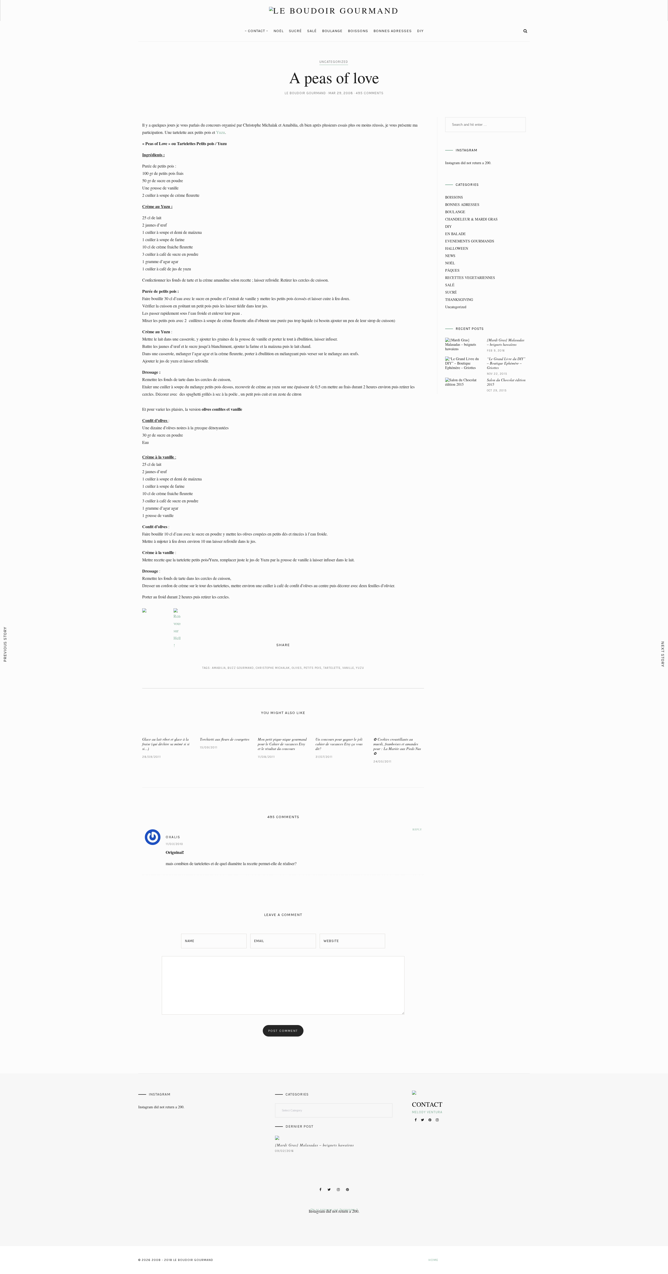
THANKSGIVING (459, 299)
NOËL (278, 31)
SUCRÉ (295, 31)
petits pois (312, 668)
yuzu (360, 668)
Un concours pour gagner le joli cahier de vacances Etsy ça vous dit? (338, 744)
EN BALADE (455, 233)
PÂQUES (452, 270)
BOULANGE (332, 31)
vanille (348, 668)
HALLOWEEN (456, 248)
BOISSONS (358, 31)
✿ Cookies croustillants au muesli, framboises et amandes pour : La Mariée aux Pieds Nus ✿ (397, 746)
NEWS (450, 255)
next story (662, 654)
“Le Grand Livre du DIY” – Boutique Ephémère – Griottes (506, 363)
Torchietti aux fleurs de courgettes (224, 739)
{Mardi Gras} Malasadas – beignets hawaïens (505, 342)
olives (297, 668)
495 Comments (370, 93)
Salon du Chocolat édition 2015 (506, 382)
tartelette (332, 668)
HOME (433, 1260)
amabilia (219, 668)
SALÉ (312, 31)
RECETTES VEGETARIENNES (470, 277)
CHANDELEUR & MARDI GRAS (471, 219)
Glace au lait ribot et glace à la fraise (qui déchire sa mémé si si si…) (165, 744)
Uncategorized (333, 62)
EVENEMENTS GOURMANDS (469, 241)
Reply (417, 829)
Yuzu (220, 132)
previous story (5, 644)
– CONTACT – (256, 31)
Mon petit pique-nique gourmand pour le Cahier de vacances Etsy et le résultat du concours (282, 744)
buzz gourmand (241, 668)
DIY (420, 31)
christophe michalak (273, 668)
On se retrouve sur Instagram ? (334, 1209)
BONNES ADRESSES (392, 31)
